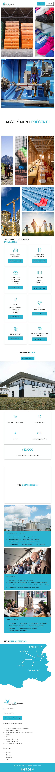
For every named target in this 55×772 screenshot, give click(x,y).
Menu (50, 4)
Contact (41, 4)
